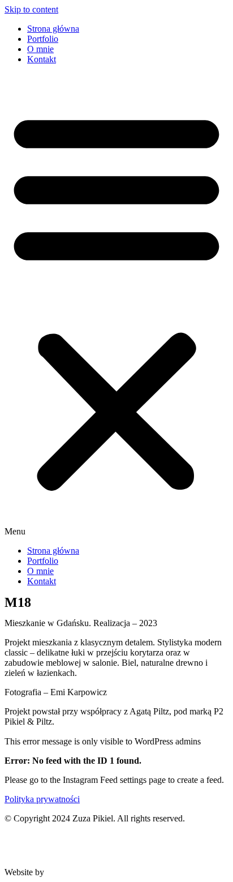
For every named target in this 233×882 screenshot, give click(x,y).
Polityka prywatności (42, 799)
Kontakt (41, 59)
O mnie (40, 49)
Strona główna (53, 28)
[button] (116, 305)
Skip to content (31, 9)
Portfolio (42, 39)
